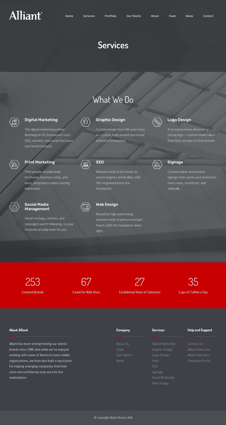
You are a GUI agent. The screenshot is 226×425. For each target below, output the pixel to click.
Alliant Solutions (199, 355)
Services (89, 16)
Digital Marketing (163, 344)
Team (172, 16)
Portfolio (111, 16)
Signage (157, 372)
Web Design (160, 383)
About (155, 16)
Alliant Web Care (199, 349)
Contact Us (195, 344)
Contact (208, 16)
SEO (155, 366)
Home (69, 16)
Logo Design (161, 355)
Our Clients (133, 16)
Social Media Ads (163, 377)
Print (155, 361)
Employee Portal (199, 361)
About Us (122, 344)
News (189, 16)
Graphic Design (162, 349)
